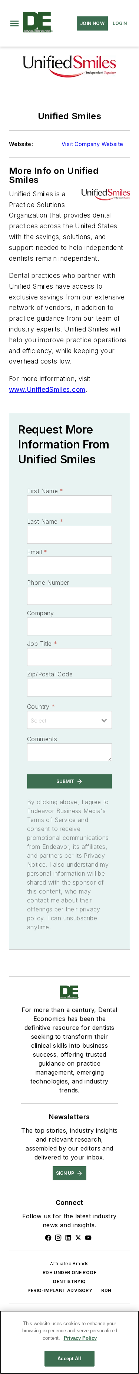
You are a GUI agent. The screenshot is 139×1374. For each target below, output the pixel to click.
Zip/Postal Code (50, 674)
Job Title (42, 643)
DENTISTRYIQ (69, 1281)
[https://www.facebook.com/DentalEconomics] (48, 1237)
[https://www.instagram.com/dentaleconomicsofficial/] (58, 1237)
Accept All (69, 1358)
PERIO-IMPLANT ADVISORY (59, 1290)
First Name (45, 491)
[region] (69, 1342)
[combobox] (69, 720)
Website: (21, 144)
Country (41, 706)
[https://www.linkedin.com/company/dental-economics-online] (68, 1237)
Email (37, 552)
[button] (14, 23)
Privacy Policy (80, 1338)
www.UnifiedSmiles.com (47, 389)
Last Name (45, 521)
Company (40, 613)
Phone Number (48, 582)
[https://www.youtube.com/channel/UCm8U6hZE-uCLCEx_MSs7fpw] (88, 1237)
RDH (106, 1290)
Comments (42, 739)
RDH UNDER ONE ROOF (69, 1272)
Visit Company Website (92, 144)
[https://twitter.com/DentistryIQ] (78, 1237)
